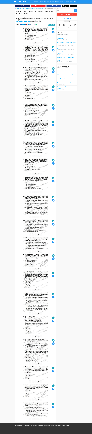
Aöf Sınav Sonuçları (34, 425)
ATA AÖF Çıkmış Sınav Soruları (20, 426)
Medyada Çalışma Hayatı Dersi (23, 21)
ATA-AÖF (22, 5)
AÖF (16, 424)
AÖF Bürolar (67, 425)
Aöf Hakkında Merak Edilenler (63, 68)
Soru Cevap (46, 1)
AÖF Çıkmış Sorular (54, 425)
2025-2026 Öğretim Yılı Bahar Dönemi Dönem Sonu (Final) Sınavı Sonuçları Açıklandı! (65, 59)
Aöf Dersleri (22, 8)
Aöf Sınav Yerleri (40, 425)
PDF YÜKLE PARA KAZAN (67, 14)
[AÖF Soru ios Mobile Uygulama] (65, 5)
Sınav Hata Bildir (51, 24)
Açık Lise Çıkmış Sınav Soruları (31, 426)
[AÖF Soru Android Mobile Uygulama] (73, 5)
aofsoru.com (20, 2)
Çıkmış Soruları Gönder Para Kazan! (65, 48)
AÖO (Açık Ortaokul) (54, 5)
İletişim (71, 1)
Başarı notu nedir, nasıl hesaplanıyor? (65, 70)
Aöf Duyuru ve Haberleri (62, 34)
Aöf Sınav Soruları (47, 425)
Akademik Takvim (59, 1)
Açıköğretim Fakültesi (26, 425)
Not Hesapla (66, 1)
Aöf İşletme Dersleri (61, 425)
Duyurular (52, 1)
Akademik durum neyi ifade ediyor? (64, 82)
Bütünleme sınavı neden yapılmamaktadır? (66, 74)
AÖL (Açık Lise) (38, 5)
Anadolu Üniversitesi (18, 425)
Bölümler (41, 1)
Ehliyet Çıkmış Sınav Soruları (41, 426)
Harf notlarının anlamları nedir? (63, 78)
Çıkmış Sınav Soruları (39, 8)
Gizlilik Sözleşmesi (49, 426)
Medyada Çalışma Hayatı (30, 8)
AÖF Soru (17, 8)
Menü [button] (75, 1)
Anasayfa (36, 1)
